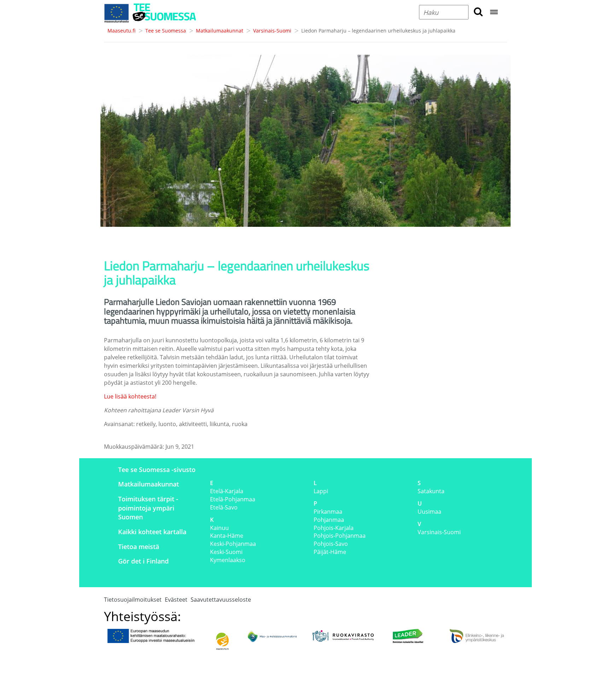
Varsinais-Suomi (272, 30)
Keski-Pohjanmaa (233, 544)
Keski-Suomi (226, 552)
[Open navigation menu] (494, 12)
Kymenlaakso (227, 560)
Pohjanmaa (329, 520)
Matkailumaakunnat (219, 30)
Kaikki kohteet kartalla (152, 531)
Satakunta (431, 491)
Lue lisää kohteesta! (130, 396)
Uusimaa (429, 511)
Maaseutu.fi (121, 30)
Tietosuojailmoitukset (133, 599)
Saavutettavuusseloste (221, 599)
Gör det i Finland (143, 561)
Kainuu (219, 528)
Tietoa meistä (138, 546)
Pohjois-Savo (331, 544)
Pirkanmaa (328, 511)
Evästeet (176, 599)
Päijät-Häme (330, 552)
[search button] (478, 12)
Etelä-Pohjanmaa (232, 499)
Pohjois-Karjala (334, 528)
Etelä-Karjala (226, 491)
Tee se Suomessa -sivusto (157, 469)
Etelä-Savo (224, 507)
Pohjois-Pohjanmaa (340, 535)
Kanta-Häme (226, 535)
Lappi (321, 491)
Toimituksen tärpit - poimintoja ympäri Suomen (148, 508)
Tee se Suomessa (165, 30)
